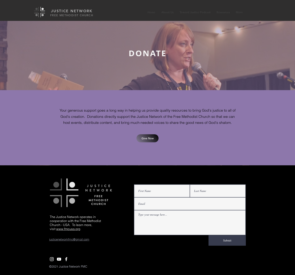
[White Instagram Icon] (51, 259)
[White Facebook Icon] (66, 259)
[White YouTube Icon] (59, 259)
